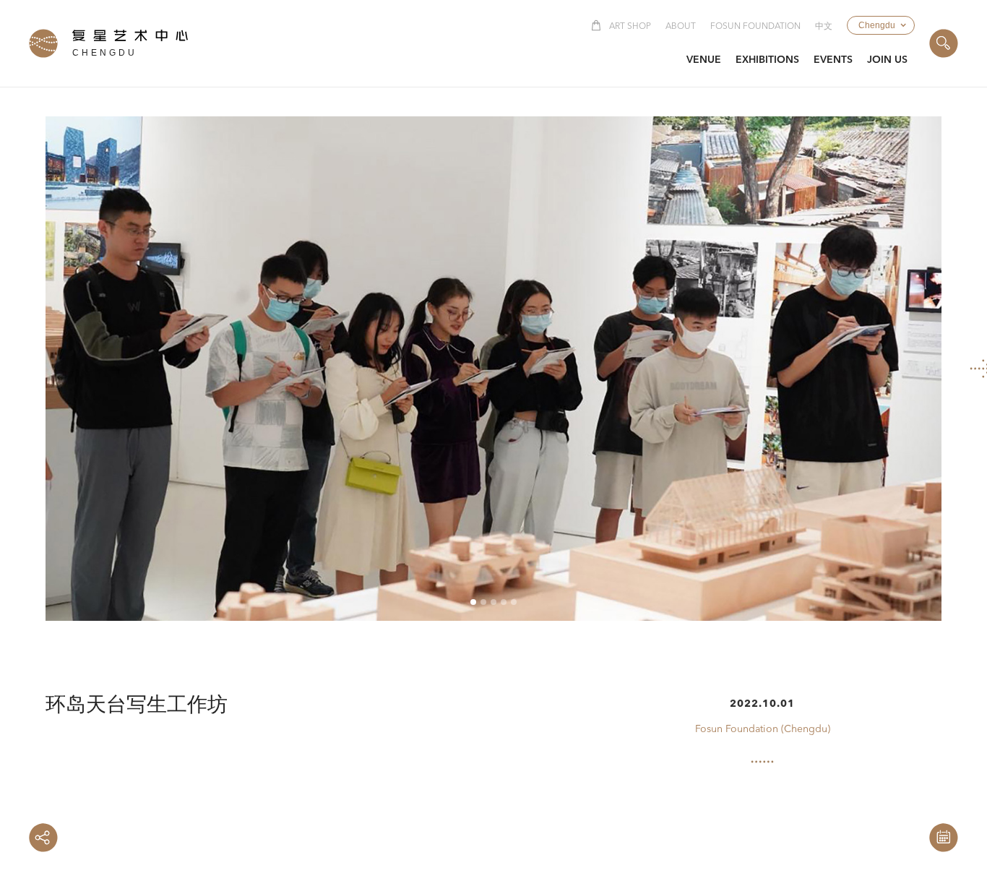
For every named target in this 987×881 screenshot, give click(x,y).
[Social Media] (43, 837)
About (680, 26)
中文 (823, 26)
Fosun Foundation (755, 26)
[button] (881, 25)
